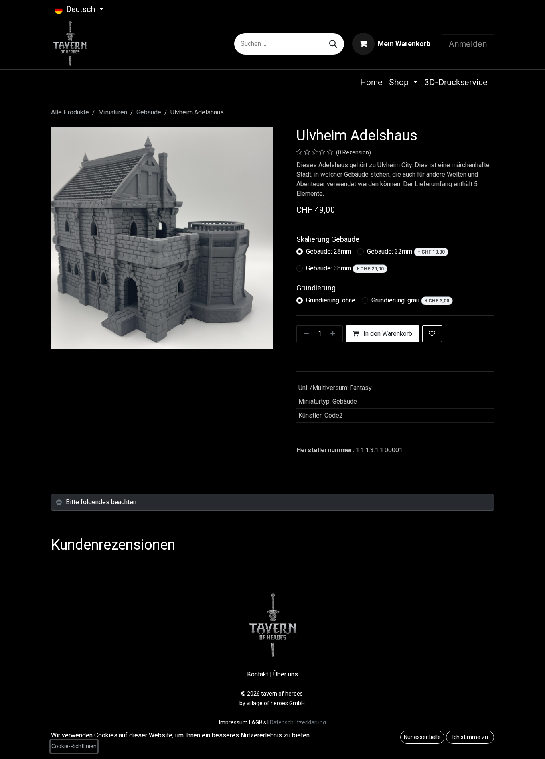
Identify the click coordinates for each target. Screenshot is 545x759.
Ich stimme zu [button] (470, 737)
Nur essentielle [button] (422, 737)
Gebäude (148, 112)
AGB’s (258, 722)
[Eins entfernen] (305, 334)
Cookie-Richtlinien (74, 746)
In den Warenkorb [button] (387, 333)
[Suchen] (333, 44)
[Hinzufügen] (334, 334)
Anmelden (468, 44)
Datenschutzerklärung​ (298, 722)
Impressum (234, 722)
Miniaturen (112, 112)
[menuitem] (371, 82)
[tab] (272, 502)
